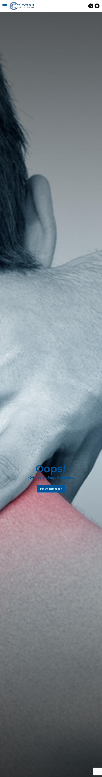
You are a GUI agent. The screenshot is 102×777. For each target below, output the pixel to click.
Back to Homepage (51, 488)
